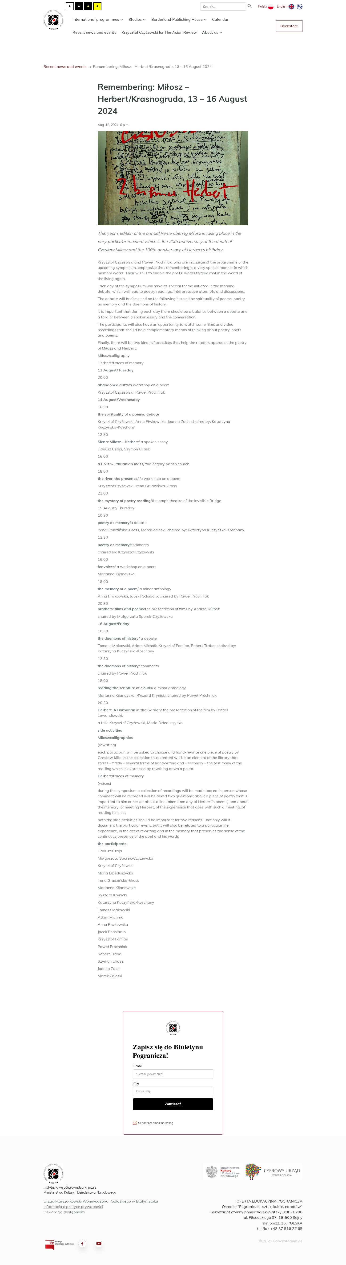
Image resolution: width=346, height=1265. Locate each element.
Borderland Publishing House (177, 19)
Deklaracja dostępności (64, 1212)
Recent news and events (94, 32)
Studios (135, 19)
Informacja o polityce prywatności (73, 1206)
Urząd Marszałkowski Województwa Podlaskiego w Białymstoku (101, 1201)
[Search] (249, 6)
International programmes (95, 19)
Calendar (220, 19)
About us (210, 32)
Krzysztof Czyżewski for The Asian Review (159, 32)
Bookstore (289, 26)
